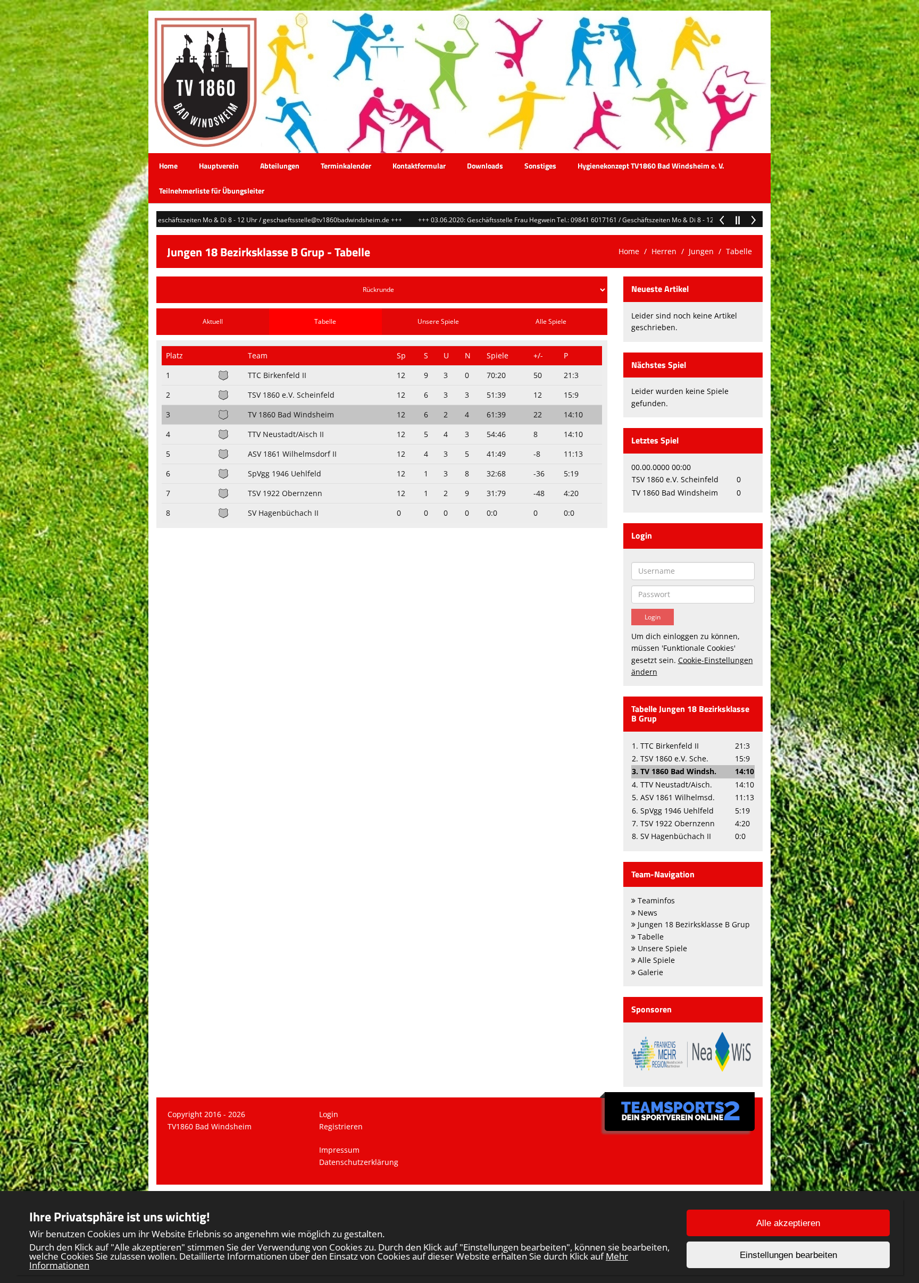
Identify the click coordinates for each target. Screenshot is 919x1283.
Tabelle (739, 251)
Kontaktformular (419, 165)
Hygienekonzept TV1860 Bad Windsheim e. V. (651, 165)
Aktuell (213, 321)
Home (168, 165)
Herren (663, 251)
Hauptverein (219, 165)
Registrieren (341, 1126)
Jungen (701, 251)
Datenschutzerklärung (358, 1162)
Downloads (485, 165)
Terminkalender (346, 165)
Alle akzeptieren (788, 1223)
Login (328, 1114)
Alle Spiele (551, 321)
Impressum (339, 1150)
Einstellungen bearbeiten (788, 1255)
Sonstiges (540, 165)
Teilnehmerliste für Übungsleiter (211, 190)
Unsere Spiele (438, 321)
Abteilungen (279, 165)
